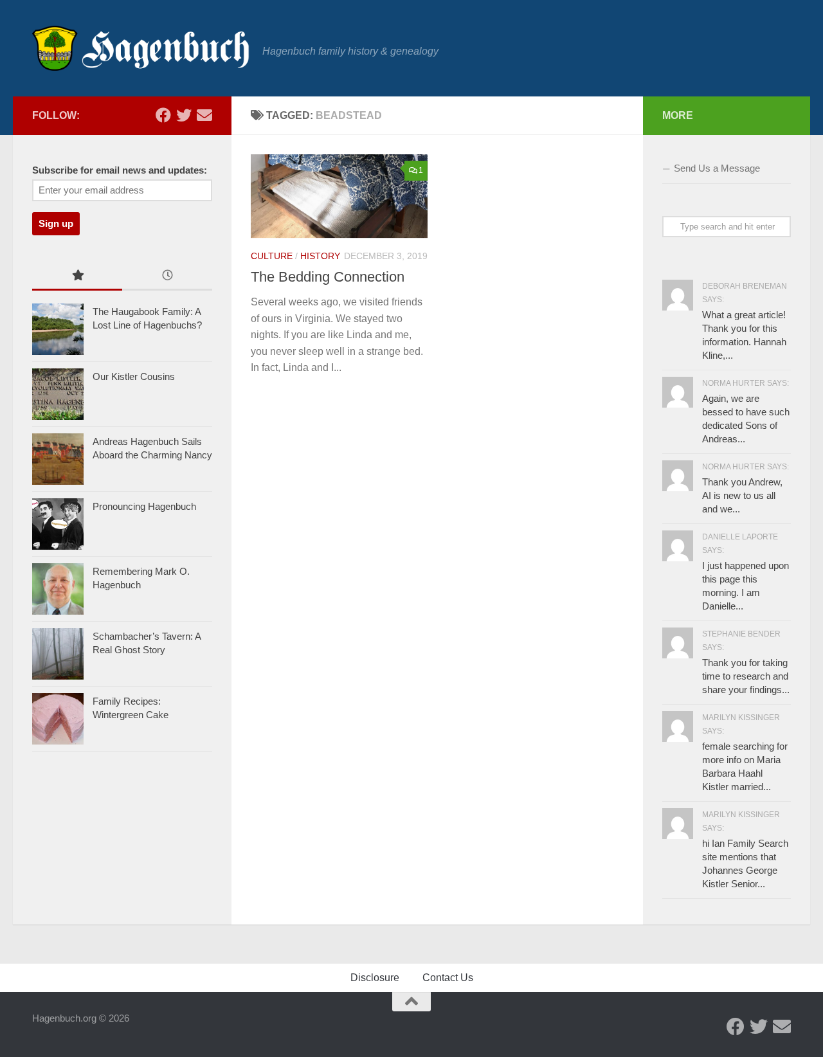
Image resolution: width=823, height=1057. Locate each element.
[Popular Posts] (77, 277)
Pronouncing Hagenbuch (144, 506)
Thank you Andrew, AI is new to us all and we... (742, 495)
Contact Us (447, 977)
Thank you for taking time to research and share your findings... (746, 676)
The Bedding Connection (327, 277)
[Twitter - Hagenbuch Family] (184, 115)
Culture (272, 256)
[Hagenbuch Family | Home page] (140, 48)
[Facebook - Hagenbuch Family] (163, 115)
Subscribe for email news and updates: (119, 170)
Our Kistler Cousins (134, 376)
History (320, 256)
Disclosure (374, 977)
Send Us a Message (717, 168)
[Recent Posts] (167, 277)
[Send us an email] (204, 115)
